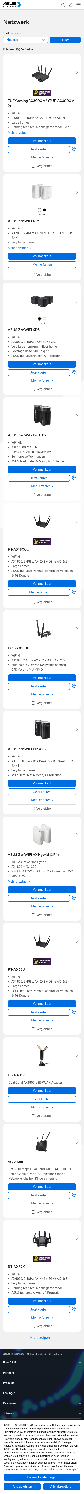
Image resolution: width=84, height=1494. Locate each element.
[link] (39, 149)
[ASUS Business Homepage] (12, 4)
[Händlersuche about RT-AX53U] (73, 1012)
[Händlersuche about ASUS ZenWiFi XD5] (73, 372)
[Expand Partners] (80, 1373)
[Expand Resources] (80, 1403)
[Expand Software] (80, 1413)
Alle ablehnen (22, 1487)
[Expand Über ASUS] (80, 1362)
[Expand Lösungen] (80, 1393)
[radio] (39, 210)
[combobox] (25, 40)
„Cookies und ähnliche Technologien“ (57, 1469)
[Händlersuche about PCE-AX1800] (73, 686)
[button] (63, 4)
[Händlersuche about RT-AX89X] (73, 1309)
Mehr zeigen (40, 1338)
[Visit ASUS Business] (14, 1354)
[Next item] (74, 72)
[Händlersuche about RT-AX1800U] (73, 592)
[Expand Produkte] (80, 1383)
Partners (8, 1372)
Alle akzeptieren (61, 1487)
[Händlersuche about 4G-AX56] (73, 1195)
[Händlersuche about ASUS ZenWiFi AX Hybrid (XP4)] (73, 898)
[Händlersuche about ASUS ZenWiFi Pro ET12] (73, 478)
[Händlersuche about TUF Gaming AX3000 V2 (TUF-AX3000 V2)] (73, 149)
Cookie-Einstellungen (42, 1477)
